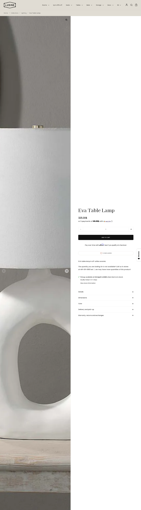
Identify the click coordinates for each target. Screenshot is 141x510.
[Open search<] (131, 5)
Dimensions (82, 298)
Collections (14, 13)
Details (80, 292)
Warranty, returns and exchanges (91, 315)
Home (6, 13)
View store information (88, 283)
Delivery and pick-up (86, 309)
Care (80, 303)
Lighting (23, 13)
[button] (4, 271)
